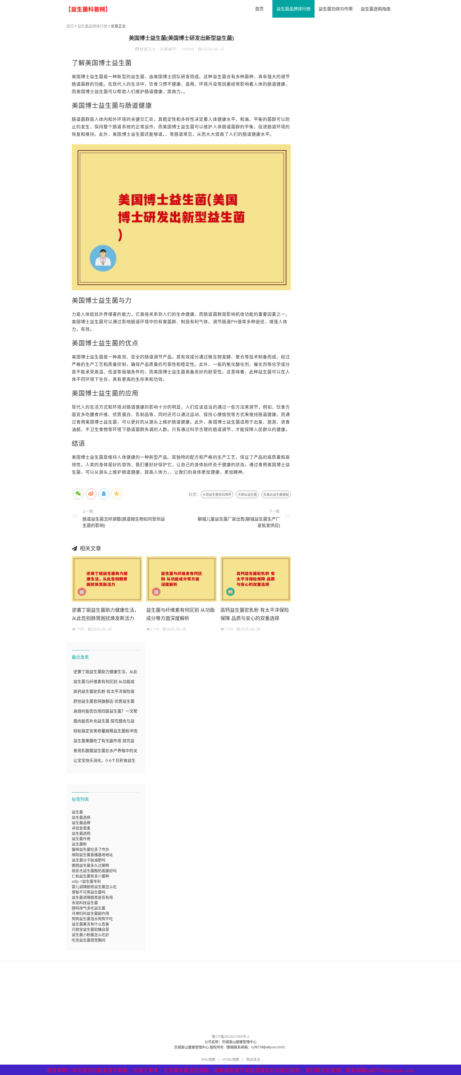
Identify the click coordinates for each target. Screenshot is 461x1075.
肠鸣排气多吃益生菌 (88, 907)
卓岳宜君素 (81, 827)
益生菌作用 (81, 838)
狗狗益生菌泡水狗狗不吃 (92, 918)
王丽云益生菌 (247, 494)
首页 (259, 9)
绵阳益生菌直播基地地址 (92, 854)
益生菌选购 (81, 833)
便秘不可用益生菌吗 (88, 891)
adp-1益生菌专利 (86, 881)
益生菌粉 (79, 843)
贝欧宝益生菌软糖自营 (90, 929)
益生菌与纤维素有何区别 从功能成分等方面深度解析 (180, 614)
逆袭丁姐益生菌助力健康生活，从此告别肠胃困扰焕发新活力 (105, 614)
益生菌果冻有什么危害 (90, 923)
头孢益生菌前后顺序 (216, 494)
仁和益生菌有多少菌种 (90, 875)
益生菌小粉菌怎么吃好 (90, 934)
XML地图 (208, 1059)
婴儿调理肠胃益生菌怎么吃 (94, 886)
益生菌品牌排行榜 (293, 9)
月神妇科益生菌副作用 (90, 913)
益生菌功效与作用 (336, 9)
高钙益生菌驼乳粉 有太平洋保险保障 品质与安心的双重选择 (254, 614)
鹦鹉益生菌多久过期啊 (90, 865)
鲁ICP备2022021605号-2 (230, 1036)
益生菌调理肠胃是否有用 (92, 897)
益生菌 (77, 811)
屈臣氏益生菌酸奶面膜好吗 (94, 870)
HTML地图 (230, 1059)
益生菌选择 (81, 817)
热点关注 (253, 1059)
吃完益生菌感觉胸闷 (88, 939)
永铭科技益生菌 (85, 902)
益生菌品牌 (81, 822)
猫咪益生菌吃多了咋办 (90, 849)
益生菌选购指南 (376, 9)
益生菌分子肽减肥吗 (88, 859)
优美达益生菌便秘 (276, 494)
